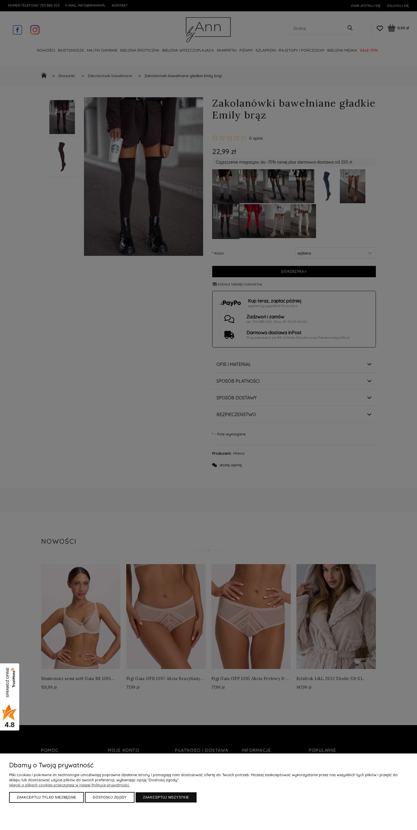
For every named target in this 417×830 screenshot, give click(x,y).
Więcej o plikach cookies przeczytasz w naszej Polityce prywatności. (69, 785)
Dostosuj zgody (110, 797)
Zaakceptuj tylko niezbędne (46, 797)
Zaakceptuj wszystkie (166, 797)
